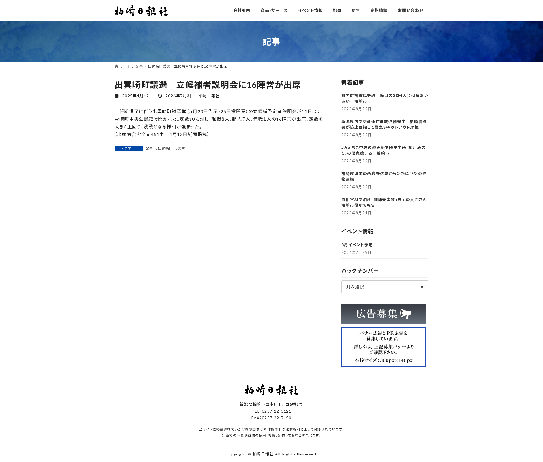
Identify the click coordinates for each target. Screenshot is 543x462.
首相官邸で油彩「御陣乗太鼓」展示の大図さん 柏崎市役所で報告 (384, 202)
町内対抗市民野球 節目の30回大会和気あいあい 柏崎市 (384, 98)
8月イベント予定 (357, 244)
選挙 (181, 148)
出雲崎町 (165, 148)
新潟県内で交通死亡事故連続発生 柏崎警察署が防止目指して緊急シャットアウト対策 (384, 124)
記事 (149, 148)
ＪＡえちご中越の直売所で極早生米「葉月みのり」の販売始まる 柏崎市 (383, 150)
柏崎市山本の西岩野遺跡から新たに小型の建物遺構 (383, 176)
